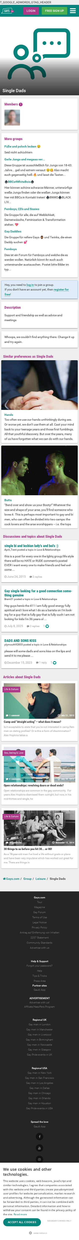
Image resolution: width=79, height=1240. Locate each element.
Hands (8, 414)
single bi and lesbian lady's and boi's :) (31, 546)
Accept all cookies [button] (22, 1222)
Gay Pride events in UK (39, 1054)
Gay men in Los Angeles (39, 1083)
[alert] (39, 1201)
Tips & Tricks (39, 975)
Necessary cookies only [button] (59, 1221)
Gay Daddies (12, 231)
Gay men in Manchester (39, 1029)
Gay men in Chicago (39, 1093)
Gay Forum (39, 912)
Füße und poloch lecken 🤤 (22, 146)
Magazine (39, 907)
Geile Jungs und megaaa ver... (24, 159)
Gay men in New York (40, 1072)
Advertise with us (39, 947)
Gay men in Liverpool (39, 1034)
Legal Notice (40, 922)
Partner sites (39, 985)
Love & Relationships (48, 549)
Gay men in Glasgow (39, 1049)
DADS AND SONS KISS (20, 640)
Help (39, 970)
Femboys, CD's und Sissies (21, 209)
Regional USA (39, 1068)
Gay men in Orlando (39, 1098)
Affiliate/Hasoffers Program (39, 1006)
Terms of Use (39, 917)
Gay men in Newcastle (39, 1044)
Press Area (40, 980)
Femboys (10, 249)
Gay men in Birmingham (39, 1039)
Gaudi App (40, 989)
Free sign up (54, 10)
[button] (39, 1233)
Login (31, 10)
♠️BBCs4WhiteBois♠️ (19, 181)
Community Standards (39, 942)
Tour (39, 902)
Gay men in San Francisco (39, 1077)
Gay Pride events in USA (39, 1108)
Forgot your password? (39, 965)
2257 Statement (40, 937)
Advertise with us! (39, 1002)
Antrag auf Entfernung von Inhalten (39, 932)
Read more (20, 1214)
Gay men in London (40, 1024)
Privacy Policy (39, 927)
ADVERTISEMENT (39, 998)
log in (30, 284)
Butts (8, 500)
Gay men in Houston (39, 1103)
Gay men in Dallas (39, 1088)
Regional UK (40, 1019)
